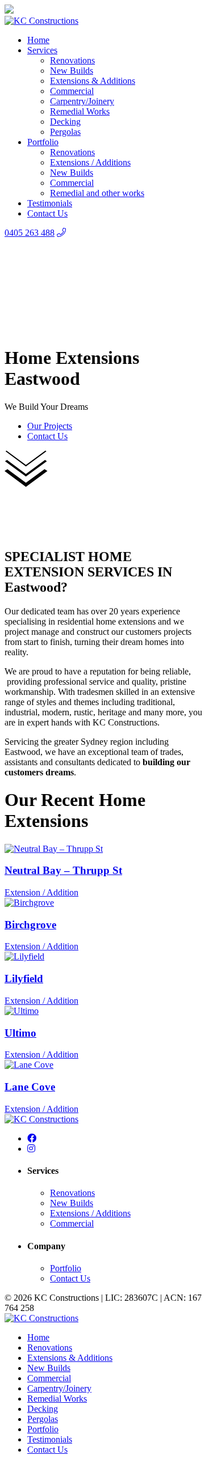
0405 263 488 (30, 232)
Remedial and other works (97, 193)
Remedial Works (80, 111)
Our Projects (49, 426)
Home (38, 40)
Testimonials (49, 203)
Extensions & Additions (92, 81)
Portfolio (43, 142)
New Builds (71, 70)
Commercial (72, 91)
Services (42, 50)
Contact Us (47, 213)
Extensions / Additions (90, 162)
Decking (65, 121)
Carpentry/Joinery (82, 101)
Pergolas (65, 132)
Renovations (72, 60)
